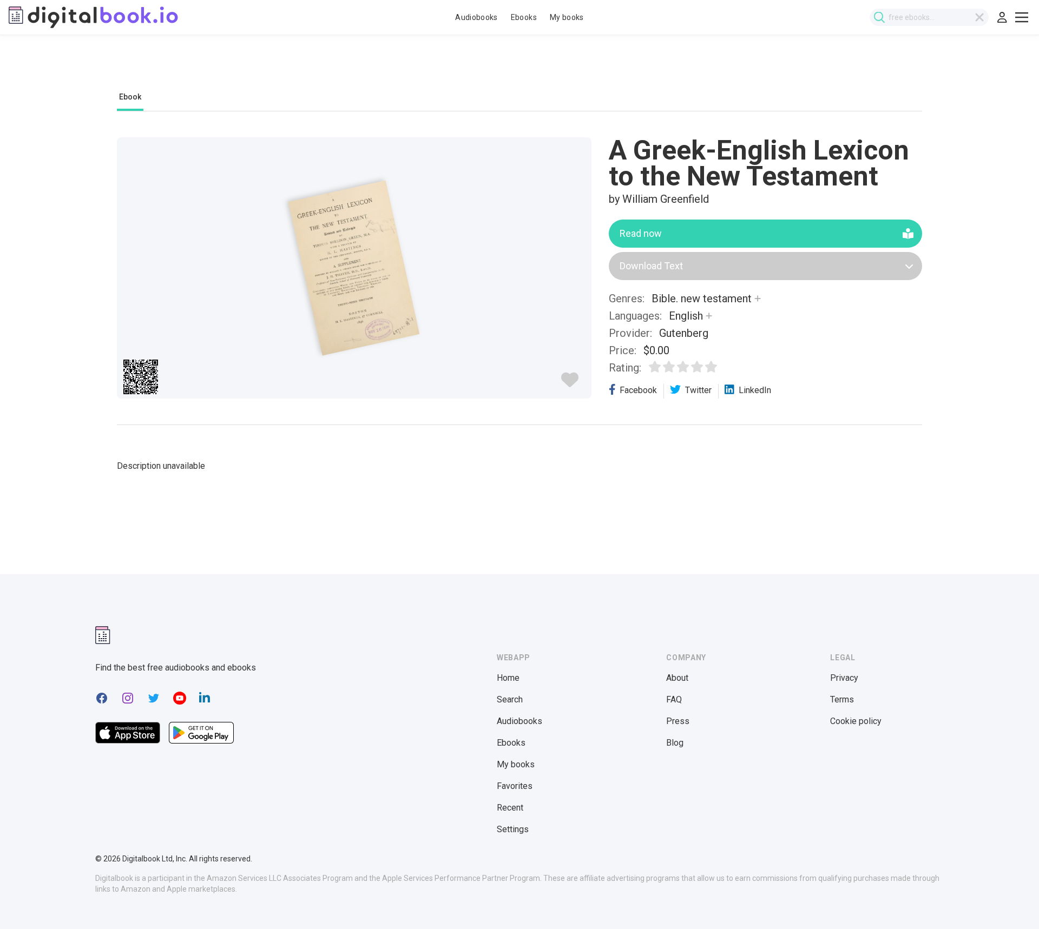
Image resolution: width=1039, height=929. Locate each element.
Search (510, 699)
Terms (842, 699)
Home (508, 678)
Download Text (651, 265)
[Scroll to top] (1011, 901)
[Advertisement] (519, 68)
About (677, 678)
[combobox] (929, 17)
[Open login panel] (1002, 17)
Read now (641, 233)
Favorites (514, 786)
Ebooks (524, 17)
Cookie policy (856, 721)
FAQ (674, 699)
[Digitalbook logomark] (102, 635)
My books (567, 17)
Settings (513, 829)
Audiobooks (476, 17)
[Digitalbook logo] (93, 17)
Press (677, 721)
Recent (510, 807)
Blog (674, 743)
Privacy (844, 678)
